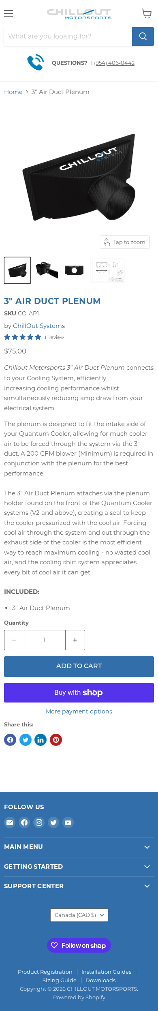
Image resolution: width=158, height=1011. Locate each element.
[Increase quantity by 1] (75, 640)
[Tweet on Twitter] (25, 740)
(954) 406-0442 (114, 63)
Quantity (16, 623)
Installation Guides (106, 971)
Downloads (100, 980)
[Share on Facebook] (10, 740)
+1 (91, 63)
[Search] (143, 36)
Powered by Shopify (79, 997)
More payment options (79, 711)
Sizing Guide (60, 980)
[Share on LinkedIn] (40, 740)
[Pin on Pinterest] (56, 740)
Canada (75, 915)
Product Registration (45, 971)
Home (13, 91)
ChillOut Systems (39, 326)
